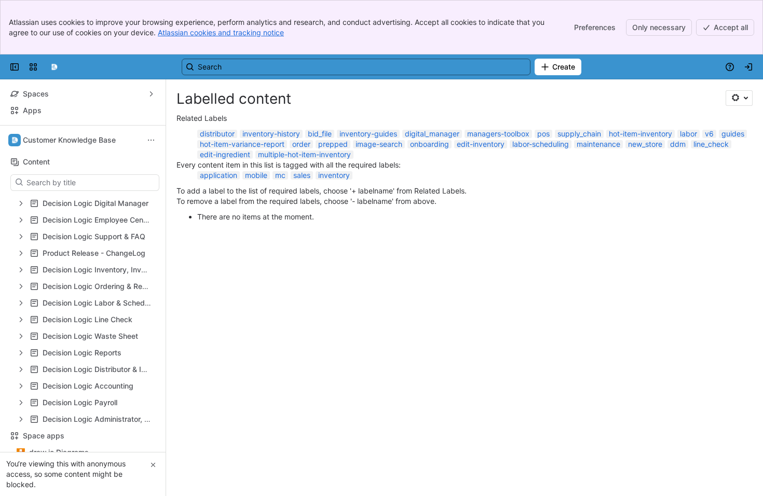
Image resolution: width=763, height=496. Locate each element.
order (301, 144)
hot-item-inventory (640, 133)
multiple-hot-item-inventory (304, 154)
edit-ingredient (225, 154)
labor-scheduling (540, 144)
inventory (334, 175)
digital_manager (432, 133)
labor (688, 133)
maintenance (598, 144)
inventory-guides (368, 133)
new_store (645, 144)
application (218, 175)
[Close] (153, 465)
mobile (256, 175)
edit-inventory (481, 144)
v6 (709, 133)
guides (732, 133)
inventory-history (271, 133)
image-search (379, 144)
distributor (217, 133)
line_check (711, 144)
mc (280, 175)
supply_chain (579, 133)
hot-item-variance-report (242, 144)
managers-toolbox (498, 133)
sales (301, 175)
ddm (678, 144)
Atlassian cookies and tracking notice (221, 32)
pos (543, 133)
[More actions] (151, 140)
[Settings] (739, 98)
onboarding (429, 144)
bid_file (320, 133)
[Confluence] (54, 67)
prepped (333, 144)
